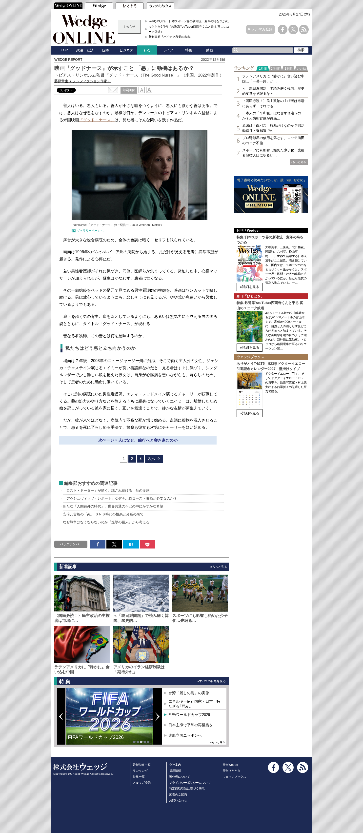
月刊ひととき (231, 770)
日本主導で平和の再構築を (97, 741)
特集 (188, 50)
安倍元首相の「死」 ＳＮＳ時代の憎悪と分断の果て (103, 514)
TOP (64, 50)
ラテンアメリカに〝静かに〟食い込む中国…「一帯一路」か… (273, 78)
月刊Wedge (230, 765)
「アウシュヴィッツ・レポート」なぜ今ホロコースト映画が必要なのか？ (120, 498)
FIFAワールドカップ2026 (189, 714)
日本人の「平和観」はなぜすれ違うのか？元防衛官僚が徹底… (271, 115)
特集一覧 (139, 776)
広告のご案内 (178, 794)
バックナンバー (71, 544)
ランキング (140, 770)
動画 (209, 50)
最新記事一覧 (142, 765)
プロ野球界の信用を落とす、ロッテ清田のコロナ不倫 (273, 140)
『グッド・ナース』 (97, 120)
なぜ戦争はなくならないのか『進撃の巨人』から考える (106, 522)
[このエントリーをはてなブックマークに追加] (130, 544)
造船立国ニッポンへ (185, 735)
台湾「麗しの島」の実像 (188, 693)
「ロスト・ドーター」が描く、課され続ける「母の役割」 (108, 490)
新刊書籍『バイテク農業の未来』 (171, 37)
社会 (147, 50)
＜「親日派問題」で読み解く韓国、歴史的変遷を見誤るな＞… (273, 91)
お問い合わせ (178, 800)
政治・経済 (85, 50)
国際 (105, 50)
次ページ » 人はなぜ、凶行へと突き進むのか (138, 440)
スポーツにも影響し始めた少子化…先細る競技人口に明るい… (273, 152)
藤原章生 (82, 81)
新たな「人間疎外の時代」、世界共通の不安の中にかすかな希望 (113, 506)
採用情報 (175, 770)
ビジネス (126, 50)
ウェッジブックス (234, 776)
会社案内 (175, 765)
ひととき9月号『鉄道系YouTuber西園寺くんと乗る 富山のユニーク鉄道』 (190, 29)
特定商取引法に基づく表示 (187, 788)
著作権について (179, 776)
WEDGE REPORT (68, 59)
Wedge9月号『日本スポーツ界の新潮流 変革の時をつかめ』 (190, 21)
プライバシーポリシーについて (190, 782)
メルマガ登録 (262, 29)
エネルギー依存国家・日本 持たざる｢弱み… (194, 703)
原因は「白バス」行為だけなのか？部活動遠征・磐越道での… (273, 128)
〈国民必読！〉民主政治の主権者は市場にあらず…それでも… (273, 103)
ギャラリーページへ (90, 230)
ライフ (168, 50)
